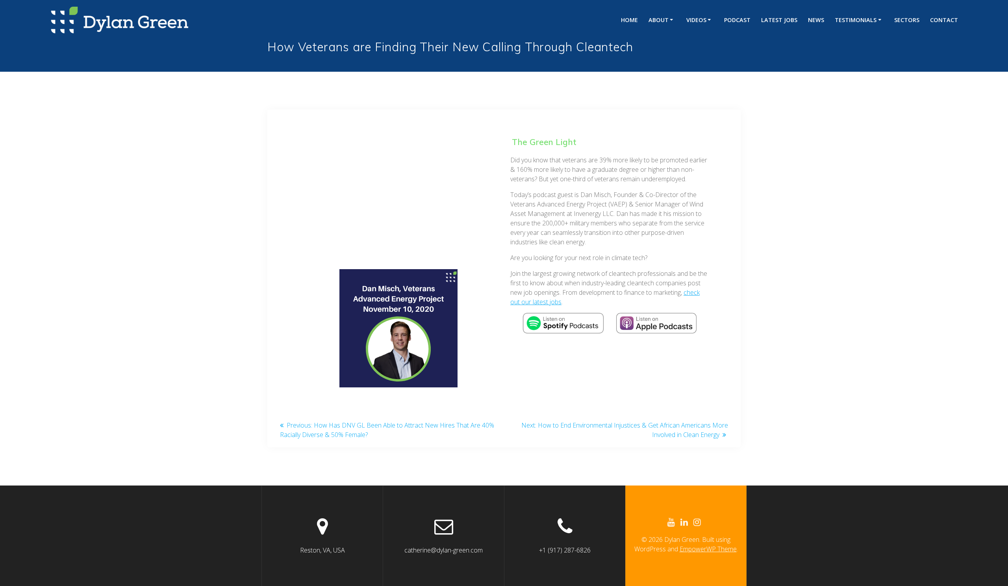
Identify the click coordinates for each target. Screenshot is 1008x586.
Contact (944, 20)
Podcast (737, 20)
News (816, 20)
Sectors (906, 20)
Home (629, 20)
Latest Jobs (779, 20)
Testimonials (855, 20)
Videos (696, 20)
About (659, 20)
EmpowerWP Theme (708, 549)
